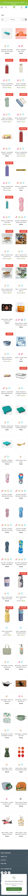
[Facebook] (2, 872)
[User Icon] (21, 7)
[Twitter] (5, 872)
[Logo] (14, 7)
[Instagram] (9, 872)
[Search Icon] (7, 7)
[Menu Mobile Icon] (2, 7)
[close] (26, 3)
